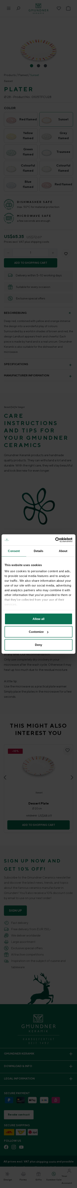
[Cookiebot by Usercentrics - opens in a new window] (55, 540)
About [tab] (63, 550)
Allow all (38, 618)
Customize (36, 631)
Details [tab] (38, 550)
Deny (38, 644)
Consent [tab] (14, 550)
